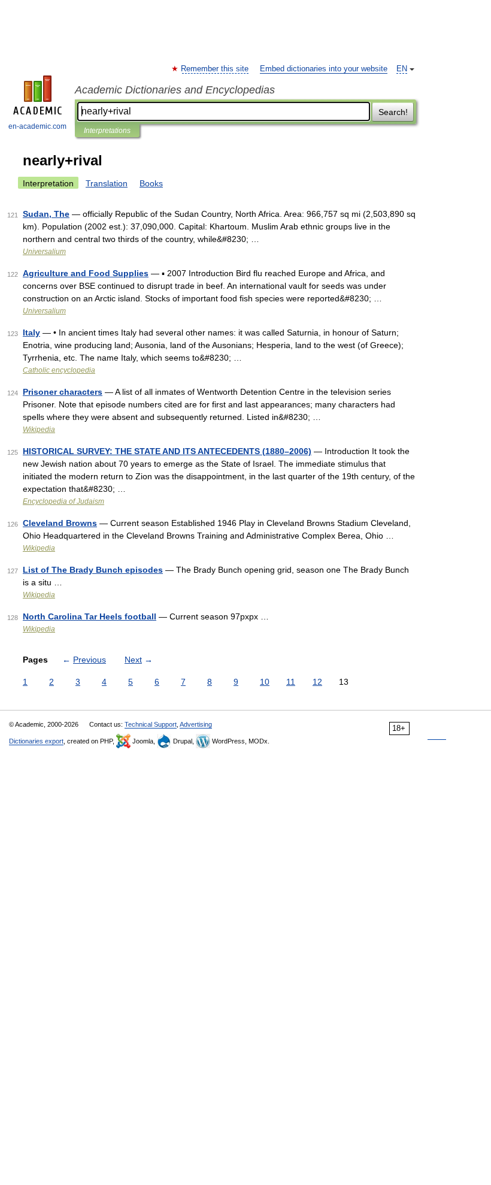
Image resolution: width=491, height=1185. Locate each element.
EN (401, 69)
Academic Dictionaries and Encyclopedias (175, 90)
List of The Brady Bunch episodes (93, 570)
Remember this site (215, 69)
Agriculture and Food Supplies (85, 273)
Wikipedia (39, 429)
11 (290, 682)
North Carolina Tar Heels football (89, 616)
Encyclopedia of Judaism (63, 501)
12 (317, 682)
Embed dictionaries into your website (323, 69)
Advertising (196, 724)
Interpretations (107, 130)
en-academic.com (37, 126)
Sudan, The (46, 214)
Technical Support (151, 724)
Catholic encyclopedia (59, 370)
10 (264, 682)
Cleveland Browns (60, 523)
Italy (31, 332)
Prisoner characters (62, 392)
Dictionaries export (36, 741)
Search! (393, 112)
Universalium (44, 251)
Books (151, 183)
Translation (107, 183)
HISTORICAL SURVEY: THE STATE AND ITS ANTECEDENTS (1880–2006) (167, 451)
